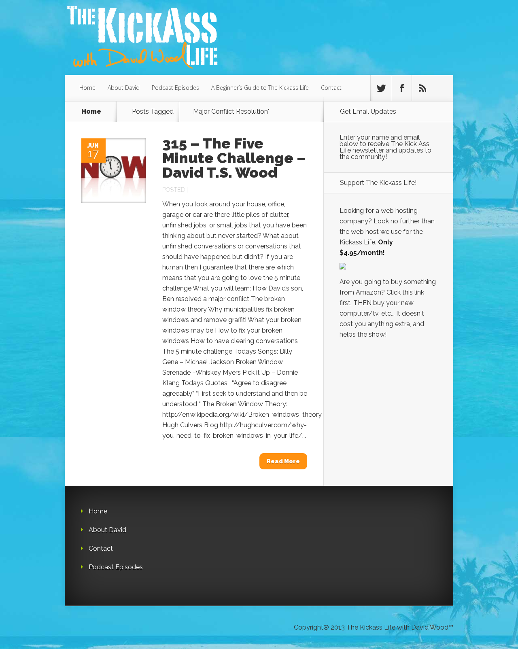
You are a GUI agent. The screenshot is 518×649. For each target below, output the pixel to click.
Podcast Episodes (175, 87)
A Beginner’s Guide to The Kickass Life (260, 87)
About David (124, 87)
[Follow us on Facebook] (401, 88)
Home (87, 87)
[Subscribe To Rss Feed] (422, 88)
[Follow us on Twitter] (381, 88)
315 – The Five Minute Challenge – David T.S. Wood (234, 158)
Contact (331, 87)
